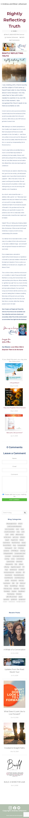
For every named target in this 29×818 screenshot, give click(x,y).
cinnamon (6, 550)
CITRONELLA (14, 550)
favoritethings (13, 586)
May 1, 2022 (14, 411)
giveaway (6, 599)
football (23, 588)
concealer (8, 556)
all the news (7, 537)
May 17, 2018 (14, 386)
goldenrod (14, 599)
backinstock (6, 542)
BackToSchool (16, 542)
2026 (23, 531)
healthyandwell (21, 602)
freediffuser (21, 591)
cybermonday (10, 561)
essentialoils (8, 575)
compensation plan (20, 553)
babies (21, 540)
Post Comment (14, 499)
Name (14, 458)
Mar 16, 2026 (14, 751)
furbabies (18, 594)
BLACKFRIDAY (7, 545)
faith (22, 37)
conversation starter (18, 556)
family (6, 586)
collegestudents (8, 553)
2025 (18, 531)
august (7, 540)
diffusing (6, 567)
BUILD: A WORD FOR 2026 (14, 782)
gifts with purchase (12, 596)
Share (15, 31)
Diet (16, 564)
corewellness (20, 558)
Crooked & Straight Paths (14, 748)
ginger (20, 596)
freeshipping (10, 594)
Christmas (21, 548)
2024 (22, 529)
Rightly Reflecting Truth (14, 20)
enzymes (18, 572)
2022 (17, 529)
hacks (5, 602)
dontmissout (13, 569)
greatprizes (22, 599)
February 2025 (8, 588)
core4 (12, 558)
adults (12, 534)
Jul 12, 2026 (14, 675)
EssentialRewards (19, 575)
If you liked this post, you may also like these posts (14, 360)
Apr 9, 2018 (14, 436)
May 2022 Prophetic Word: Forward (14, 408)
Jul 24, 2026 (14, 653)
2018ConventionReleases (14, 526)
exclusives (14, 580)
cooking (7, 558)
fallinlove (22, 583)
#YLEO (20, 523)
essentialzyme (9, 577)
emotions (21, 569)
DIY (23, 567)
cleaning (22, 550)
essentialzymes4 (19, 577)
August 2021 (14, 540)
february (21, 586)
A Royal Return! (14, 383)
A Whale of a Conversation (14, 650)
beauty (23, 542)
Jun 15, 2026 (14, 717)
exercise (21, 580)
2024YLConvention (10, 531)
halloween (12, 602)
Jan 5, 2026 (14, 785)
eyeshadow (7, 583)
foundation (7, 591)
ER (23, 572)
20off (7, 534)
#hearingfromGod (11, 523)
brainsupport (8, 548)
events (7, 580)
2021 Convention (9, 529)
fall (17, 583)
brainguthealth (21, 545)
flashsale (16, 588)
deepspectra (9, 564)
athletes (22, 537)
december (19, 561)
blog (14, 545)
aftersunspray (19, 534)
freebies (14, 591)
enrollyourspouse (9, 572)
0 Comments (15, 40)
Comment (14, 474)
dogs (6, 569)
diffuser (21, 564)
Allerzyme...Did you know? (14, 432)
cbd (15, 548)
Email (15, 466)
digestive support (15, 567)
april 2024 (15, 537)
